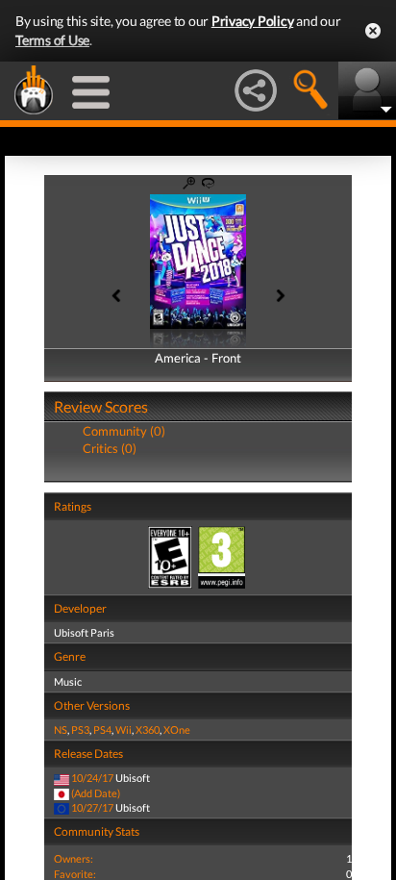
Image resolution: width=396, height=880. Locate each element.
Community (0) (124, 431)
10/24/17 (92, 777)
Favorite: (75, 873)
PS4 (102, 729)
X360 (148, 729)
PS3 (80, 729)
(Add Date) (95, 793)
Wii (123, 729)
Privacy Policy (252, 21)
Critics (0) (109, 448)
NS (60, 729)
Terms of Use (52, 40)
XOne (176, 729)
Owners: (73, 858)
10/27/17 (92, 807)
